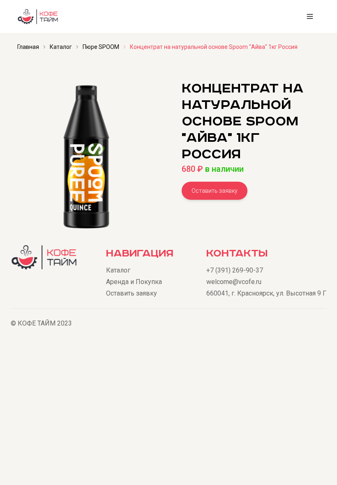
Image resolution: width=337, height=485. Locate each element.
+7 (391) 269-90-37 (234, 270)
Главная (28, 47)
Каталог (61, 47)
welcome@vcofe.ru (233, 282)
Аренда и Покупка (134, 282)
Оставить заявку (215, 190)
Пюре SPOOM (101, 47)
